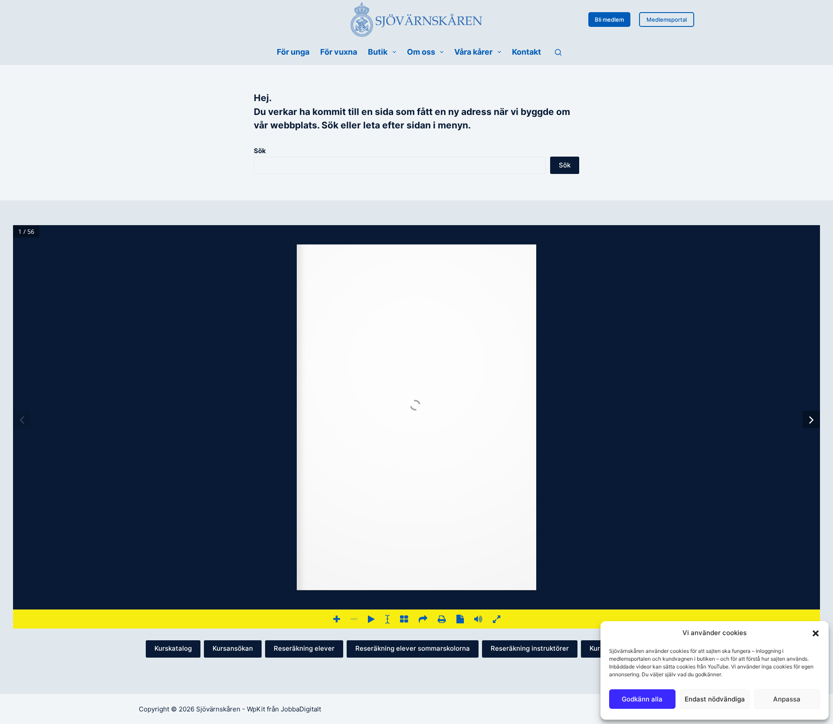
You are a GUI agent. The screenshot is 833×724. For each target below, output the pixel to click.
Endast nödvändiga (715, 699)
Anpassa (786, 699)
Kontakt (526, 51)
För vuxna (338, 51)
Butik (377, 51)
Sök (260, 151)
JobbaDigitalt (301, 709)
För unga (293, 51)
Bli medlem (609, 19)
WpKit (256, 709)
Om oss (421, 51)
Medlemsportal (666, 19)
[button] (815, 633)
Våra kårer (473, 51)
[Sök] (558, 52)
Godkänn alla (642, 699)
